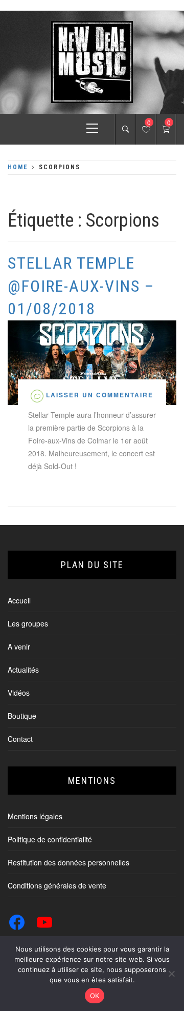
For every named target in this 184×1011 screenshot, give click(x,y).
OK (95, 996)
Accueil (19, 600)
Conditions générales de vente (57, 885)
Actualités (23, 669)
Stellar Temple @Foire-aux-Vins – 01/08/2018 (81, 286)
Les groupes (28, 623)
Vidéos (19, 693)
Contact (20, 739)
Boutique (22, 716)
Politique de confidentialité (50, 839)
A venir (19, 646)
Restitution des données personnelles (68, 862)
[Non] (171, 973)
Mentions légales (35, 816)
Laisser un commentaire (99, 394)
